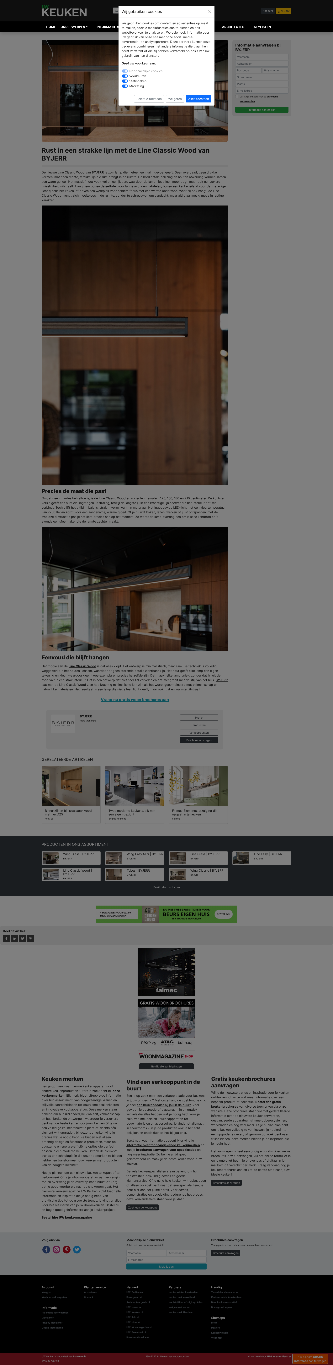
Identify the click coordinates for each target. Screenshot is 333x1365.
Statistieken (137, 81)
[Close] (210, 11)
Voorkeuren (137, 76)
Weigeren (175, 99)
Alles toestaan (198, 99)
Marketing (136, 86)
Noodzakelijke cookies (145, 71)
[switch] (125, 76)
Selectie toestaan (149, 99)
